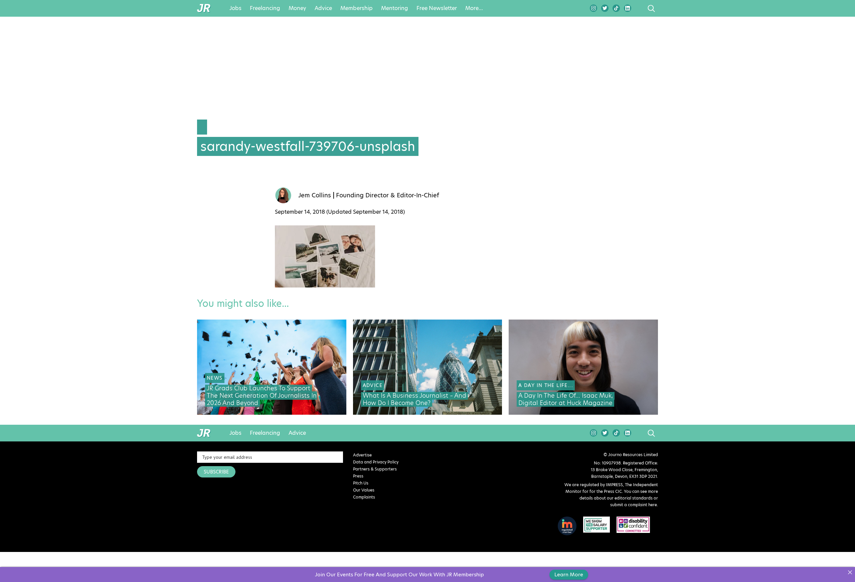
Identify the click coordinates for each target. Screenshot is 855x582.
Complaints (364, 497)
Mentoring (394, 8)
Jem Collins (314, 195)
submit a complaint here (633, 505)
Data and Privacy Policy (375, 462)
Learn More (568, 574)
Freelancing (265, 8)
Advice (323, 8)
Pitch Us (360, 483)
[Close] (850, 572)
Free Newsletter (436, 8)
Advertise (362, 455)
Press (358, 476)
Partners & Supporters (375, 469)
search (639, 8)
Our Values (363, 490)
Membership (356, 8)
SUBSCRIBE (216, 471)
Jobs (235, 8)
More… (474, 8)
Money (297, 8)
